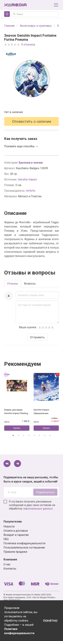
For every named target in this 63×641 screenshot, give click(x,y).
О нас (7, 564)
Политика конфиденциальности (24, 543)
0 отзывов (28, 44)
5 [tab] (34, 435)
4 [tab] (29, 435)
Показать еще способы (19, 146)
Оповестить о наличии (31, 121)
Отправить (37, 337)
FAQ (6, 539)
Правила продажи (15, 551)
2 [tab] (18, 435)
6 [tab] (39, 435)
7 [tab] (44, 435)
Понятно (50, 620)
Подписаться (45, 492)
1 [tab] (13, 435)
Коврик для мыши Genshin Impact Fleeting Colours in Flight (16, 412)
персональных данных (38, 508)
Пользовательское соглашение (24, 547)
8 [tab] (50, 435)
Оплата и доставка (16, 530)
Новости (9, 526)
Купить (16, 428)
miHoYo (30, 190)
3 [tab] (23, 435)
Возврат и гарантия (16, 535)
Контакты (10, 568)
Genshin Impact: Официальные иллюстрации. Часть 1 (45, 412)
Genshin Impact (27, 179)
